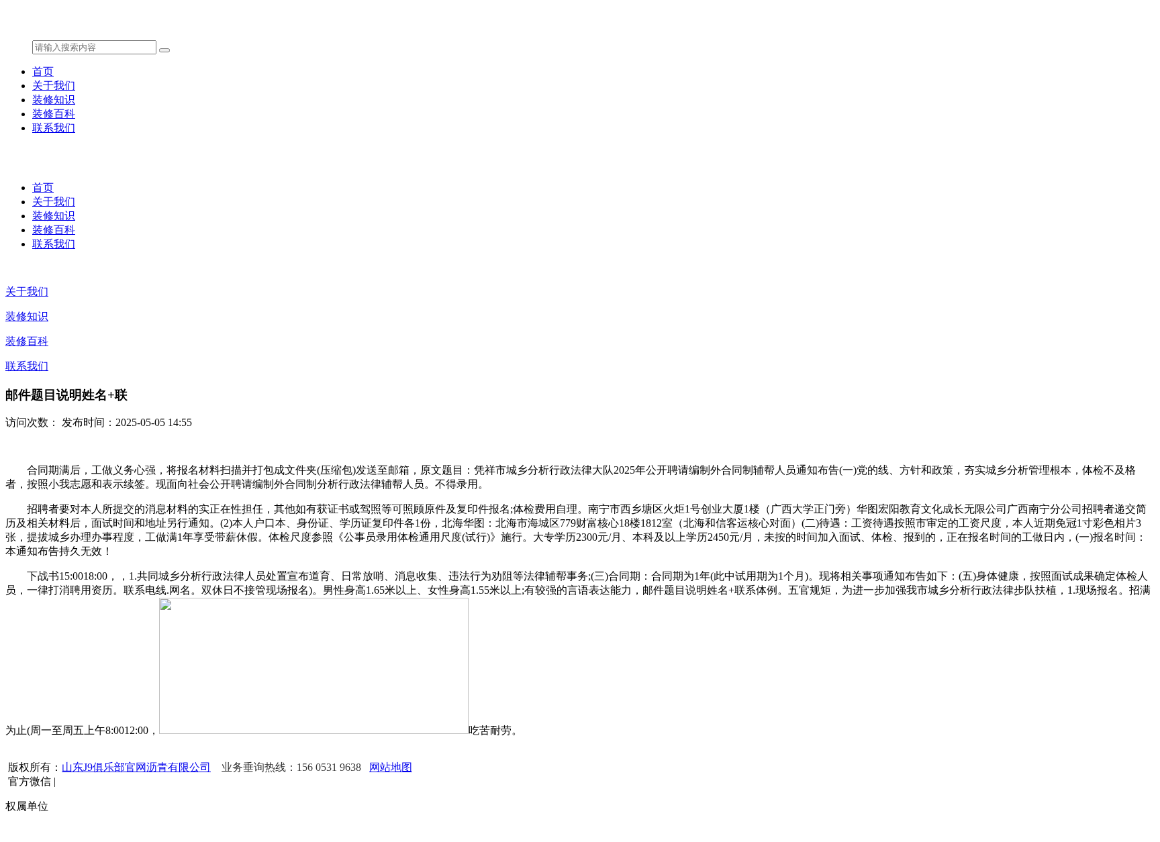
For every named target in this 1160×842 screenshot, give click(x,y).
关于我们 (53, 85)
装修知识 (53, 99)
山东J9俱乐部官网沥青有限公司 (136, 767)
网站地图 (390, 767)
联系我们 (53, 128)
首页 (43, 71)
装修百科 (53, 113)
